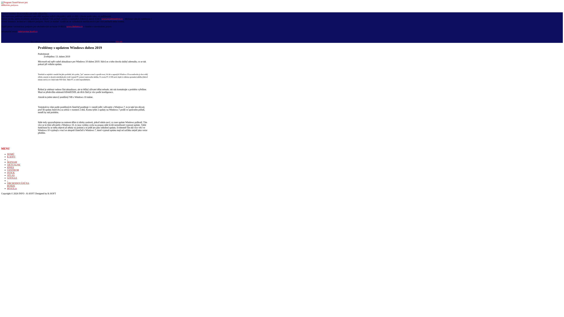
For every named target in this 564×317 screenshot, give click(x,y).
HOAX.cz (12, 188)
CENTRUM (13, 170)
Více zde (119, 42)
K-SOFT (11, 157)
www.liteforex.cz (75, 26)
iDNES (10, 167)
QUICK (11, 172)
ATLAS (11, 175)
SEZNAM (12, 162)
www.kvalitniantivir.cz (112, 19)
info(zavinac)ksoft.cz (27, 31)
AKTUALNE (13, 164)
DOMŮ (10, 154)
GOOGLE (12, 178)
